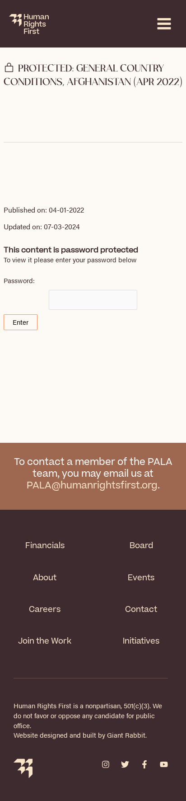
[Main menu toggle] (164, 24)
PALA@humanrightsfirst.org (92, 485)
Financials (45, 545)
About (44, 577)
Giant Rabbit (126, 734)
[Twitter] (125, 764)
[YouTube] (164, 764)
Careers (44, 609)
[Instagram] (106, 764)
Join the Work (44, 641)
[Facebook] (144, 764)
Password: (19, 280)
